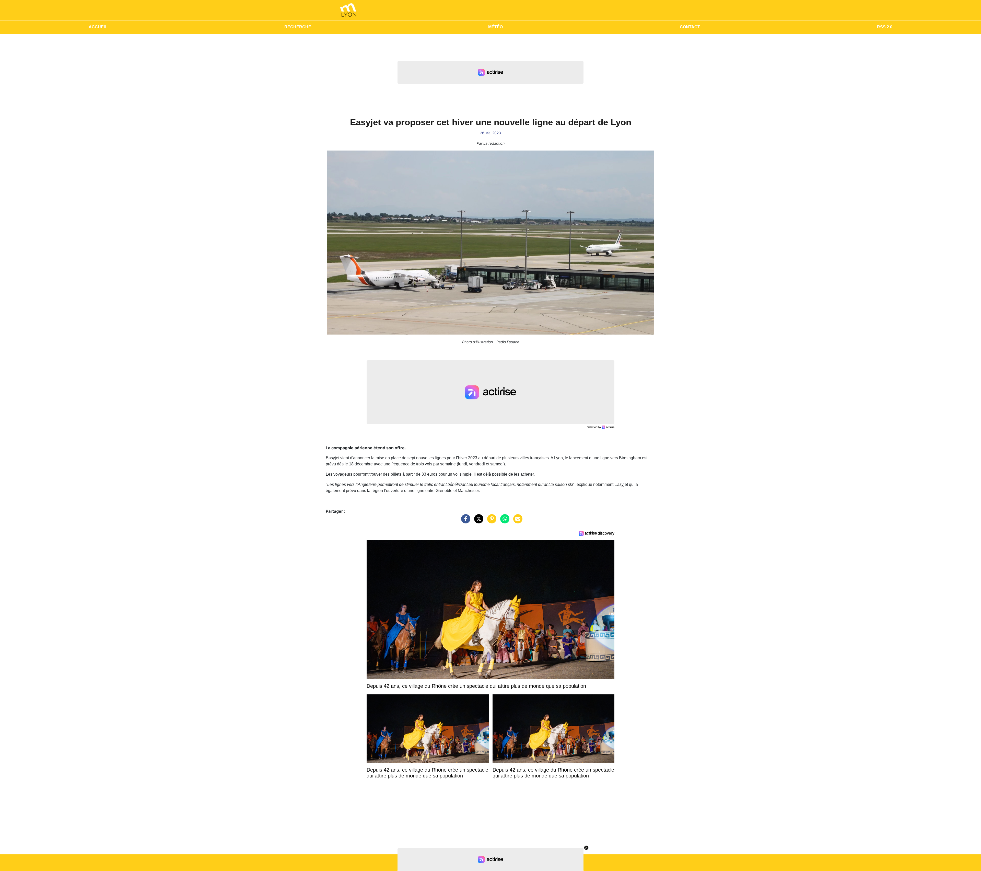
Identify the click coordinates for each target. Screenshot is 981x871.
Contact (690, 27)
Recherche (297, 27)
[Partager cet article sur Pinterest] (490, 521)
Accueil (98, 27)
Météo (495, 27)
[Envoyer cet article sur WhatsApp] (503, 521)
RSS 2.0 (884, 27)
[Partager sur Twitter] (477, 521)
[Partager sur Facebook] (464, 521)
